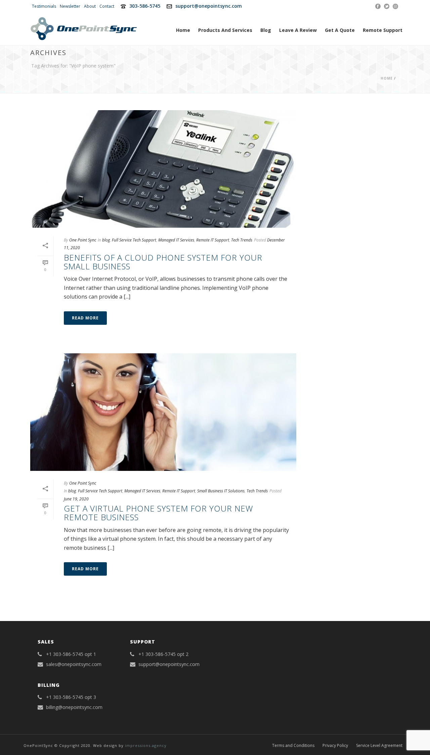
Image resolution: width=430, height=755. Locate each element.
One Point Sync (82, 240)
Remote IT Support (212, 240)
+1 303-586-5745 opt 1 (71, 654)
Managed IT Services (176, 240)
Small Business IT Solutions (221, 491)
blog (106, 240)
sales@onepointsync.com (73, 664)
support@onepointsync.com (208, 6)
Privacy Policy (335, 745)
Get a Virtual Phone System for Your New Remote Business (158, 513)
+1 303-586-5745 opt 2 (163, 654)
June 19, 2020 (76, 499)
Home (183, 30)
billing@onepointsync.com (74, 707)
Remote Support (382, 30)
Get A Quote (340, 30)
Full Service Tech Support (134, 240)
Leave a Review (298, 30)
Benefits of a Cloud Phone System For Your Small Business (163, 262)
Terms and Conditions (293, 745)
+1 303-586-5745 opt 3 (71, 697)
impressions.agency (146, 745)
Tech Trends (241, 240)
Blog (265, 30)
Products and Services (225, 30)
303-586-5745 (144, 6)
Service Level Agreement (379, 745)
